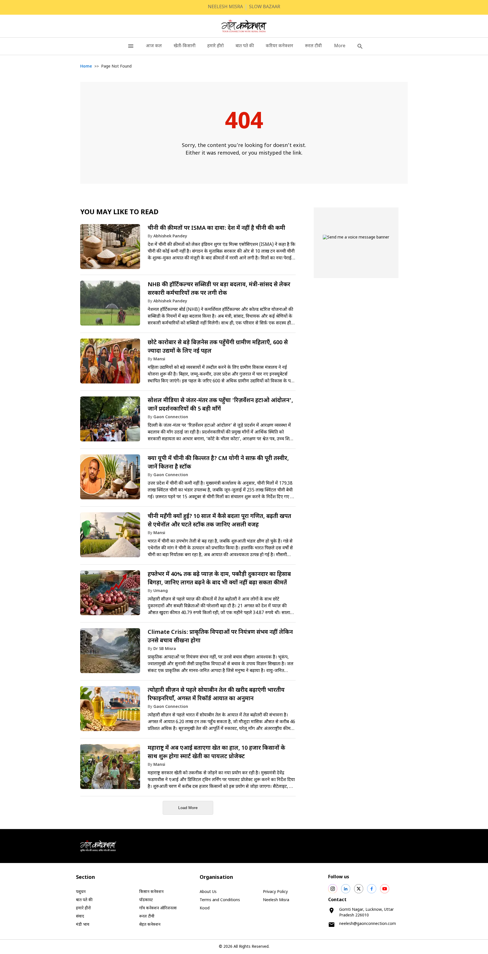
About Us (208, 892)
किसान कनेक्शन (151, 892)
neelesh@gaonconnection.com (367, 924)
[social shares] (332, 888)
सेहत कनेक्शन (149, 924)
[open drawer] (131, 46)
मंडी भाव (82, 924)
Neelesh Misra (276, 900)
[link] (188, 248)
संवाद (80, 916)
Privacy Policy (275, 892)
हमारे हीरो (215, 46)
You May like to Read (119, 212)
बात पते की (245, 46)
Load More (188, 807)
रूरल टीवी (313, 46)
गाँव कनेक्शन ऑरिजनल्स (158, 908)
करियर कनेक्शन (279, 46)
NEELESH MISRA (225, 7)
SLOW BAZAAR (264, 7)
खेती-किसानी (184, 46)
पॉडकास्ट (146, 900)
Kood (205, 908)
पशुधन (81, 892)
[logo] (244, 26)
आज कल (154, 46)
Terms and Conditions (220, 900)
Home (86, 66)
